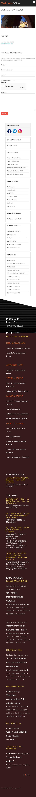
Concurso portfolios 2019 (13, 286)
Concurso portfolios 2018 (13, 289)
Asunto (3, 75)
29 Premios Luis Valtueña (13, 231)
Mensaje (3, 92)
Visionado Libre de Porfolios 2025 (15, 263)
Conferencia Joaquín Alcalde (14, 219)
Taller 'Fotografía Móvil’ (13, 161)
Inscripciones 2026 (12, 145)
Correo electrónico (6, 70)
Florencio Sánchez (12, 199)
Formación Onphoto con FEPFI (15, 171)
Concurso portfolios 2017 (13, 292)
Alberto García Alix (12, 196)
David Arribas (10, 186)
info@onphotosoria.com (7, 43)
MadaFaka (10, 203)
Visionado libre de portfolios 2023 (16, 273)
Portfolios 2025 (11, 266)
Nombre (3, 65)
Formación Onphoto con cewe (15, 174)
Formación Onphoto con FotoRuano (16, 167)
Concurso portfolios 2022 (13, 279)
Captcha (3, 82)
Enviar (4, 113)
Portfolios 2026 (11, 260)
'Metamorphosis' (11, 234)
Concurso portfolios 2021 (13, 283)
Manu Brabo (10, 193)
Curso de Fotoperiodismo (13, 158)
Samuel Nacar (11, 206)
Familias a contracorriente (14, 244)
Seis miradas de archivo (13, 247)
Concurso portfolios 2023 (13, 276)
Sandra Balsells (11, 190)
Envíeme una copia (6, 80)
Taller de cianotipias (12, 164)
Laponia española (11, 241)
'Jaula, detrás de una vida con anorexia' (17, 238)
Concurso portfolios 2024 (13, 270)
